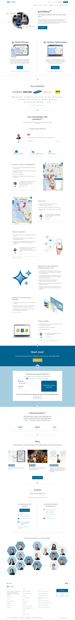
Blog (23, 612)
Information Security (14, 617)
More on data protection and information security (48, 340)
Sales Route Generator (42, 595)
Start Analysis (37, 397)
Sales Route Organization (43, 591)
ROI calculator (25, 597)
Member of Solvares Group (37, 617)
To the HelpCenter (25, 510)
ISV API (23, 603)
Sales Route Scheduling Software (45, 603)
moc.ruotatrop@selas (50, 518)
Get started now (42, 27)
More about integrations (17, 257)
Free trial (20, 67)
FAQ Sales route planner (27, 605)
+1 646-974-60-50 (26, 515)
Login (62, 594)
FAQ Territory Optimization (27, 608)
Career (8, 599)
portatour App (25, 614)
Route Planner (31, 378)
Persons (21, 386)
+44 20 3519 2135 (51, 511)
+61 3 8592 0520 (51, 512)
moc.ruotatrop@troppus (26, 518)
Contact (8, 603)
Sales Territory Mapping (43, 605)
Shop (23, 599)
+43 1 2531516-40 (51, 514)
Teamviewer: (23, 521)
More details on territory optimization (55, 71)
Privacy (8, 617)
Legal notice (22, 617)
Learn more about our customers (37, 105)
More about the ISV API (17, 312)
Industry (22, 381)
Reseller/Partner (10, 601)
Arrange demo (55, 67)
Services (8, 605)
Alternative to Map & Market (44, 607)
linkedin (67, 583)
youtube (65, 583)
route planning (54, 19)
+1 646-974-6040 (51, 509)
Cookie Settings (28, 617)
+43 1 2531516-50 (25, 516)
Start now (65, 2)
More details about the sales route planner (20, 71)
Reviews (24, 610)
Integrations (24, 601)
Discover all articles (37, 477)
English (9, 583)
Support (8, 607)
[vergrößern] (53, 177)
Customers (9, 597)
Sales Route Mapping (42, 593)
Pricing (23, 595)
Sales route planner (26, 591)
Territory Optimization (43, 378)
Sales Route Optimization (43, 600)
